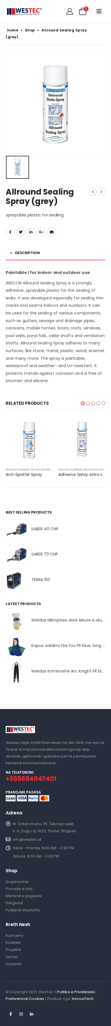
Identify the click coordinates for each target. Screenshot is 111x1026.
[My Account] (69, 11)
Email (51, 232)
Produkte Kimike (17, 469)
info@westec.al (27, 839)
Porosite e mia (19, 888)
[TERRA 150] (16, 580)
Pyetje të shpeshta (23, 910)
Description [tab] (27, 253)
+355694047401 (31, 778)
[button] (82, 403)
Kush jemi (14, 935)
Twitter (20, 232)
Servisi (12, 956)
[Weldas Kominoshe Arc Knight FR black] (16, 672)
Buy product (96, 426)
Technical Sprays (42, 469)
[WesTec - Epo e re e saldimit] (24, 11)
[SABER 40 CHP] (16, 530)
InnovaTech (83, 998)
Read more (43, 426)
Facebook (10, 232)
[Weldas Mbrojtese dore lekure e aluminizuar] (16, 621)
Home (12, 30)
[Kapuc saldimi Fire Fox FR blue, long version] (16, 646)
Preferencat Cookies (25, 998)
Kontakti (13, 942)
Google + (41, 232)
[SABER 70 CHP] (16, 555)
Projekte (13, 949)
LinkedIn (31, 232)
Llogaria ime (17, 881)
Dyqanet (13, 964)
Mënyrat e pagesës (24, 896)
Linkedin (31, 1014)
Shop (30, 30)
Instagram (21, 1014)
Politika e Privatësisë (75, 992)
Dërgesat (14, 903)
